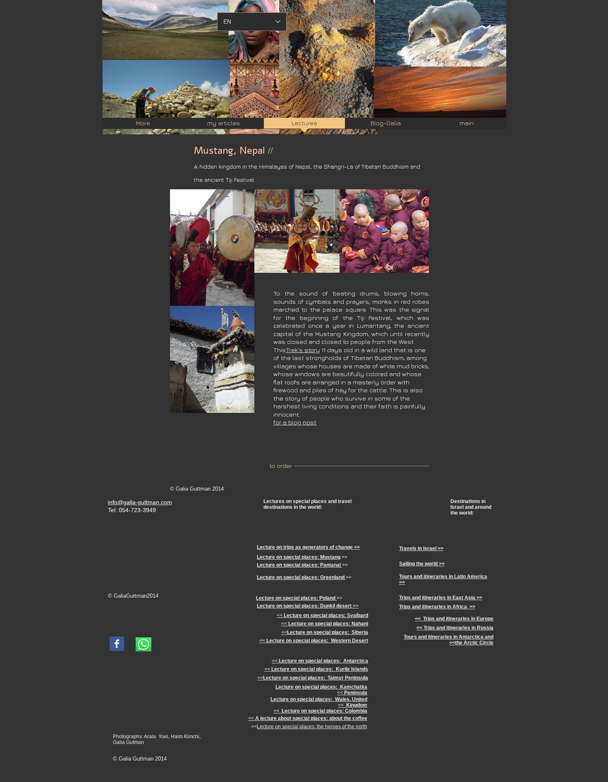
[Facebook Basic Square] (117, 644)
